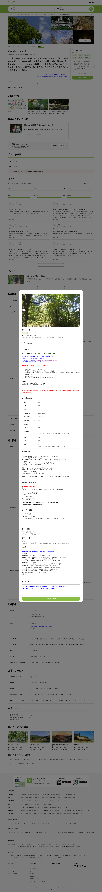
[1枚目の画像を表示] (47, 324)
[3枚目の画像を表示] (52, 324)
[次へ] (77, 310)
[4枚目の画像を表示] (55, 324)
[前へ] (24, 310)
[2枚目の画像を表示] (50, 324)
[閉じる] (21, 292)
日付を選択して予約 (51, 598)
